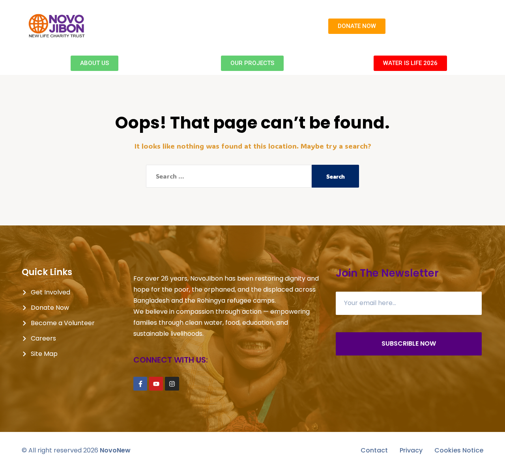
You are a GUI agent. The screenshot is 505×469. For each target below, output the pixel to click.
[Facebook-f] (140, 384)
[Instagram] (172, 384)
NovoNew (115, 450)
